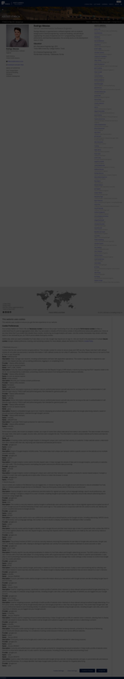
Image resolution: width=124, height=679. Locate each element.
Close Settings (72, 671)
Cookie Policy (88, 341)
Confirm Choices (87, 671)
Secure (9, 482)
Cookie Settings (58, 671)
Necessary (10, 347)
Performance (8, 429)
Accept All (101, 671)
